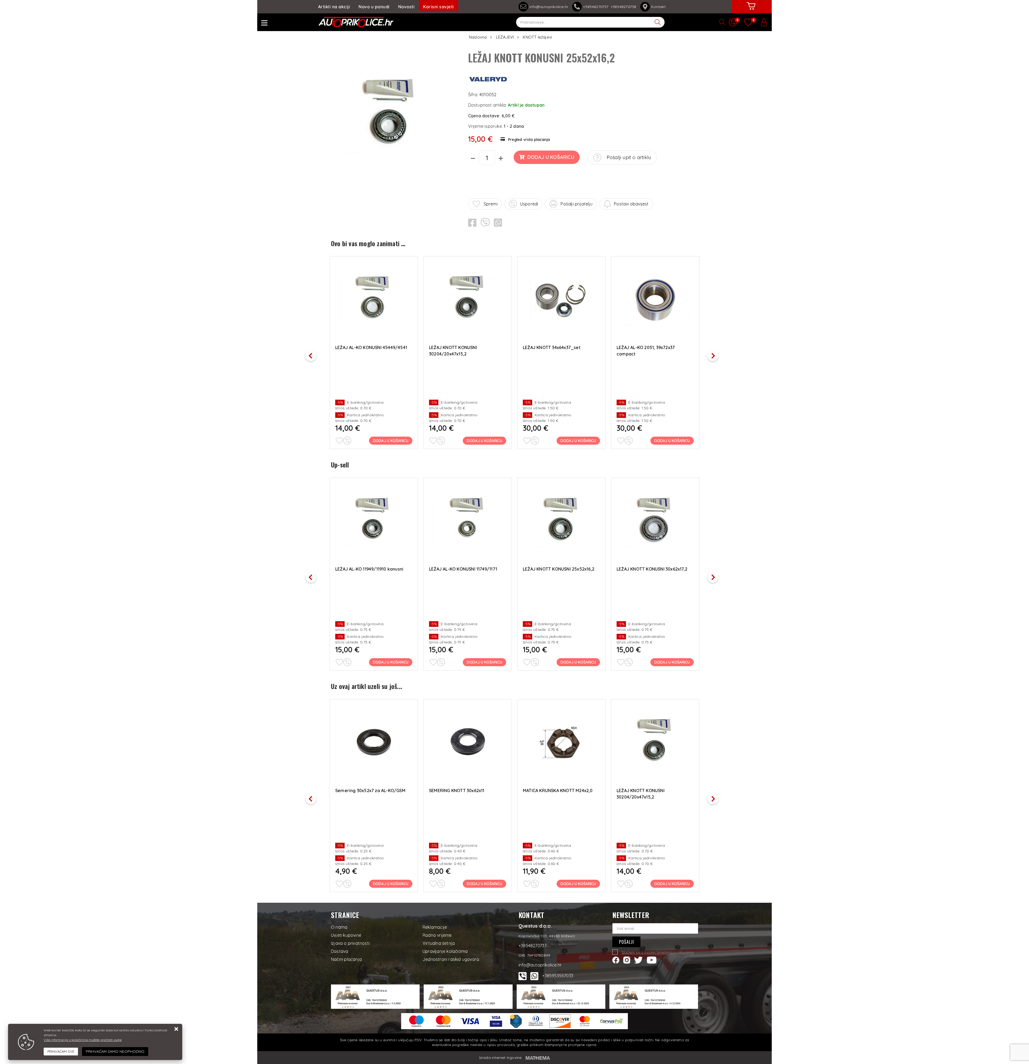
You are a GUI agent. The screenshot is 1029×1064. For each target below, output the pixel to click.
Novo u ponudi (374, 6)
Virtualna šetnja (439, 943)
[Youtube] (652, 959)
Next (715, 354)
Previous (313, 354)
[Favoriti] (339, 440)
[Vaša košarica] (751, 10)
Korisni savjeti (438, 6)
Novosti (406, 6)
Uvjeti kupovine (346, 935)
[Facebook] (616, 959)
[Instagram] (626, 959)
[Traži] (658, 22)
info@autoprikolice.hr (549, 6)
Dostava (339, 951)
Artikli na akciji (334, 6)
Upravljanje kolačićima (445, 951)
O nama (339, 927)
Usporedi (529, 204)
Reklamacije (435, 927)
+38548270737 (597, 6)
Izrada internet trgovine (500, 1057)
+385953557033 (557, 975)
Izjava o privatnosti (350, 943)
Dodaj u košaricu (550, 157)
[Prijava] (764, 22)
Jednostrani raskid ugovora (451, 959)
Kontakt (658, 6)
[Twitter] (638, 959)
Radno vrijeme (437, 935)
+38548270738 (623, 6)
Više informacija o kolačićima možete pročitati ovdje (82, 1040)
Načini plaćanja (346, 959)
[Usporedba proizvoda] (347, 440)
